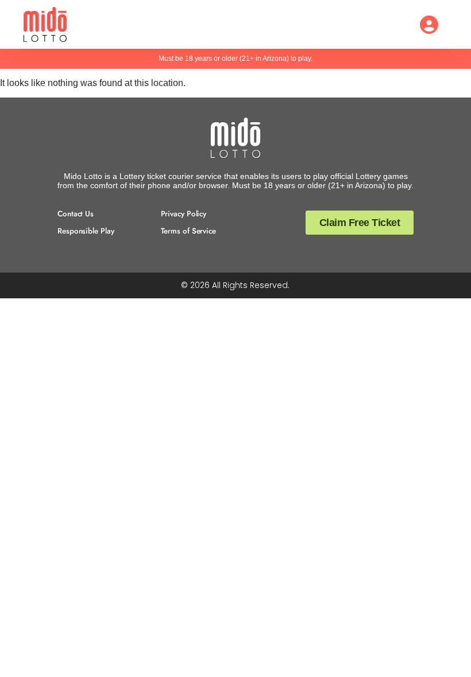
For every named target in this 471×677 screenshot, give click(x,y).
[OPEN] (429, 25)
